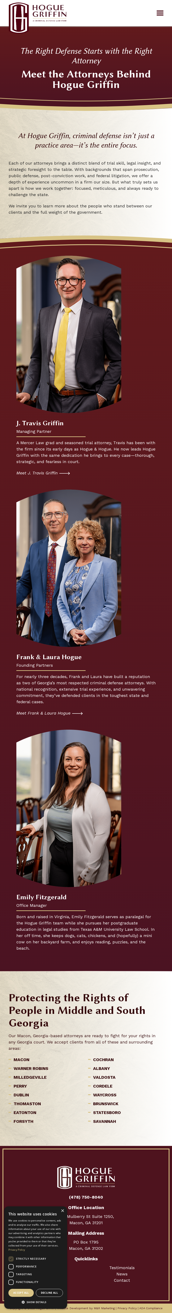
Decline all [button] (49, 1293)
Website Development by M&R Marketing (86, 1308)
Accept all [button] (21, 1293)
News (122, 1273)
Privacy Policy (127, 1308)
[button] (35, 1302)
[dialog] (35, 1257)
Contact (122, 1280)
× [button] (62, 1210)
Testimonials (122, 1267)
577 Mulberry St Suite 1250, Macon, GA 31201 (86, 1220)
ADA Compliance (151, 1308)
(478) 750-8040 (86, 1197)
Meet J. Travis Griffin (37, 472)
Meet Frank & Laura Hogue (43, 713)
